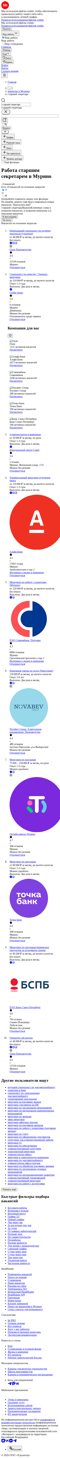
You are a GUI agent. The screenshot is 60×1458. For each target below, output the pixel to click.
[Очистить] (5, 112)
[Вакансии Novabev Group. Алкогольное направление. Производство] (33, 708)
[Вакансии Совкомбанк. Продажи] (33, 619)
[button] (4, 65)
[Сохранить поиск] (4, 120)
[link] (6, 58)
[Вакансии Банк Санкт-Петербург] (33, 985)
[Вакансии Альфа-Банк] (33, 522)
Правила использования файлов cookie (22, 25)
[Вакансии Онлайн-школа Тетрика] (33, 805)
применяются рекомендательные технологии (28, 1421)
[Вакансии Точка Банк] (33, 898)
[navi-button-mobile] (4, 75)
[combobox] (16, 104)
